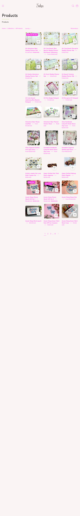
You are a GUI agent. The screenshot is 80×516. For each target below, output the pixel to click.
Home (4, 28)
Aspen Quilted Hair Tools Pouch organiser (51, 174)
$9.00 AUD (28, 177)
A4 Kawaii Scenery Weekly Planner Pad (68, 75)
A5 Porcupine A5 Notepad (70, 98)
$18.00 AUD (65, 52)
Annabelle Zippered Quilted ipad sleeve (68, 148)
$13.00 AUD (50, 100)
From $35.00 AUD (30, 151)
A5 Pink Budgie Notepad (51, 98)
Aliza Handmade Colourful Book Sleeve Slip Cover (69, 124)
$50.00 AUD (65, 177)
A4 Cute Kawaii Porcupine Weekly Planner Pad (70, 49)
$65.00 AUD (47, 177)
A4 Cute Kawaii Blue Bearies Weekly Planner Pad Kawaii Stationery (51, 50)
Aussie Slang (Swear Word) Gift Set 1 (31, 198)
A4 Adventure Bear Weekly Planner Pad (31, 49)
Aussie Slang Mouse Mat (69, 197)
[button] (72, 5)
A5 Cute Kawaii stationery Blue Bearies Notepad (32, 100)
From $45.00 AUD (67, 151)
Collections (10, 28)
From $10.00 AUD (71, 199)
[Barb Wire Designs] (40, 5)
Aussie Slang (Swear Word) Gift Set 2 (50, 198)
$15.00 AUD (38, 102)
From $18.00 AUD (52, 54)
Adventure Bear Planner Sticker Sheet (51, 123)
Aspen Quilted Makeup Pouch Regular (69, 174)
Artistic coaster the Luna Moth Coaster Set (33, 174)
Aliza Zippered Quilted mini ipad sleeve (32, 148)
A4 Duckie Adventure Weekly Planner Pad (32, 75)
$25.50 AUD (32, 223)
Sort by (27, 28)
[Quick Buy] (38, 42)
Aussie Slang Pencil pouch (33, 221)
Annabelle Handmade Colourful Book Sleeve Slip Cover (50, 149)
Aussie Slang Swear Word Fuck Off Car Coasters (51, 222)
